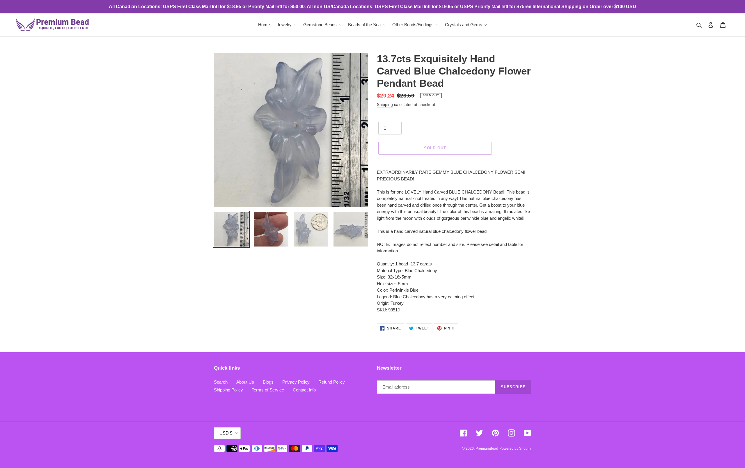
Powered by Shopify (515, 448)
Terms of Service (268, 389)
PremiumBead (487, 448)
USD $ (225, 432)
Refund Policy (331, 382)
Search (221, 382)
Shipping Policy (228, 389)
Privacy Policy (296, 382)
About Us (245, 382)
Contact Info (304, 389)
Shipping (385, 104)
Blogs (268, 382)
